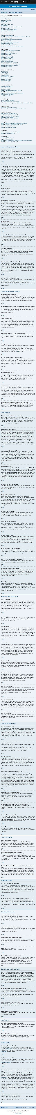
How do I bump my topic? (6, 66)
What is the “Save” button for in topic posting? (10, 64)
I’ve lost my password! (5, 28)
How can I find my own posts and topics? (9, 118)
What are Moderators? (5, 87)
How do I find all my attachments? (8, 133)
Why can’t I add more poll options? (8, 56)
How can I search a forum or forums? (9, 113)
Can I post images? (5, 75)
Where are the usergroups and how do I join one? (11, 90)
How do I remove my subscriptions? (8, 127)
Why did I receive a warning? (7, 61)
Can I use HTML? (4, 72)
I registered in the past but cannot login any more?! (11, 26)
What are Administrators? (6, 86)
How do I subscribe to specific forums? (9, 126)
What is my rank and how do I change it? (9, 44)
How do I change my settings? (7, 35)
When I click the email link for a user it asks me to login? (12, 46)
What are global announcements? (8, 76)
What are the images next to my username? (10, 42)
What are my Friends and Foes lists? (9, 107)
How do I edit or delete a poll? (7, 57)
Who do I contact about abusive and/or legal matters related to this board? (16, 140)
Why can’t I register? (5, 22)
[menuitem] (4, 10)
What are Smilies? (4, 73)
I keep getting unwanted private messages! (10, 101)
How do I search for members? (7, 117)
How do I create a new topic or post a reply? (10, 50)
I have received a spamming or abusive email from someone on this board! (16, 103)
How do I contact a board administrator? (9, 141)
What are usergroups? (5, 89)
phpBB (17, 351)
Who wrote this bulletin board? (7, 137)
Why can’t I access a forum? (7, 58)
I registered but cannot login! (7, 24)
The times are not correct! (6, 38)
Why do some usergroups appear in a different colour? (12, 93)
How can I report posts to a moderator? (9, 62)
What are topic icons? (5, 81)
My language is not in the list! (7, 40)
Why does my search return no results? (9, 114)
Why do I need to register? (6, 20)
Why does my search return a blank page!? (10, 116)
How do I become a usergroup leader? (9, 91)
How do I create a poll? (6, 54)
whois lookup (4, 1077)
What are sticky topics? (6, 79)
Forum (26, 1)
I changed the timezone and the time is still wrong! (11, 39)
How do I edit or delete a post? (7, 51)
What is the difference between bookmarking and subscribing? (14, 123)
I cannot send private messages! (8, 100)
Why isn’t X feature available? (7, 139)
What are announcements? (6, 77)
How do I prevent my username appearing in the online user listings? (15, 36)
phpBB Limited (9, 1048)
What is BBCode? (4, 71)
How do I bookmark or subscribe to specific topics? (12, 124)
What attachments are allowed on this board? (10, 131)
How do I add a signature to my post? (9, 53)
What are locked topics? (6, 80)
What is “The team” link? (6, 95)
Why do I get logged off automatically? (9, 29)
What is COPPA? (4, 21)
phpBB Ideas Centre (5, 1062)
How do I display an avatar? (7, 43)
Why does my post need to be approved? (9, 65)
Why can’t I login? (4, 25)
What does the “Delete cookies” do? (8, 30)
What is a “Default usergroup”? (7, 94)
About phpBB (4, 1051)
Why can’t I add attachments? (7, 60)
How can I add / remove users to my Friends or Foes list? (13, 108)
